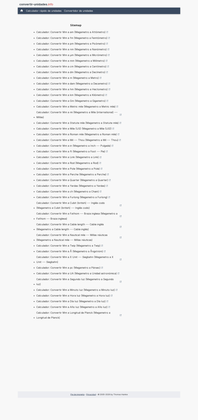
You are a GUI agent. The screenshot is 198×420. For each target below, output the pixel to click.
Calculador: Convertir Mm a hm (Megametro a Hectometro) (72, 89)
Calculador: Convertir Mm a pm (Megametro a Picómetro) (70, 43)
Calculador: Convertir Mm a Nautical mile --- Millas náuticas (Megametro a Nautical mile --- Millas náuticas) (72, 237)
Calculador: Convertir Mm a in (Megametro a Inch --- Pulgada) (73, 145)
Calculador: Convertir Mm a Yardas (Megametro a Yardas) (70, 185)
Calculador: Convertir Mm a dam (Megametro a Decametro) (72, 83)
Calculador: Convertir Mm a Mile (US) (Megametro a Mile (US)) (74, 128)
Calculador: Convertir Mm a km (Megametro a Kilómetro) (70, 95)
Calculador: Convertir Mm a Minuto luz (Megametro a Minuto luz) (75, 289)
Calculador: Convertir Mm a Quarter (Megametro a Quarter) (72, 180)
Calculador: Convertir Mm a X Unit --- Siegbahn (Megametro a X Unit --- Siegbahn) (74, 259)
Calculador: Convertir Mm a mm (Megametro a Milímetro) (70, 60)
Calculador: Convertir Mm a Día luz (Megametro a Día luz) (71, 301)
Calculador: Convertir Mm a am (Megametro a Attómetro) (70, 32)
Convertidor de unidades (78, 10)
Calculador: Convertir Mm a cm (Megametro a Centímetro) (71, 66)
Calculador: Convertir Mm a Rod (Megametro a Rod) (67, 163)
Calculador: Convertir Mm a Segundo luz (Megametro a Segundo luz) (75, 282)
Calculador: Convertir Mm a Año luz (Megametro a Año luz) (72, 307)
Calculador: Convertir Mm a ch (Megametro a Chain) (67, 191)
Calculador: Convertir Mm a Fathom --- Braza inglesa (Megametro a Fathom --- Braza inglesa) (76, 216)
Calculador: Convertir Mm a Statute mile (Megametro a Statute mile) (77, 122)
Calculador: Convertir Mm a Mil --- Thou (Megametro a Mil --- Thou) (77, 140)
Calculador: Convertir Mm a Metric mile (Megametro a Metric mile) (76, 106)
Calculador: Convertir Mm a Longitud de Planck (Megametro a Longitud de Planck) (73, 315)
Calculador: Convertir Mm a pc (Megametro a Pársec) (68, 267)
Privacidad (91, 394)
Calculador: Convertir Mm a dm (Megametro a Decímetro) (70, 72)
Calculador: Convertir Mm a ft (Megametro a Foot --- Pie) (70, 151)
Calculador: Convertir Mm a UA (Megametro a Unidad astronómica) (76, 273)
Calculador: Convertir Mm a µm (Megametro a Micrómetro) (71, 55)
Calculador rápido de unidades (44, 10)
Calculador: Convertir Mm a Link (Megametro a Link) (67, 157)
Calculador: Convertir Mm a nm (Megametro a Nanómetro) (71, 49)
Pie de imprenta (77, 394)
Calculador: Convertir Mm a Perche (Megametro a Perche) (71, 174)
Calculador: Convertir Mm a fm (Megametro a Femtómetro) (71, 37)
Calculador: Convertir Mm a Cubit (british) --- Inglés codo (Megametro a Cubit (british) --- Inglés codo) (70, 205)
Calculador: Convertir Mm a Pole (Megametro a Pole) (68, 168)
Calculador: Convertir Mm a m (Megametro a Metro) (67, 77)
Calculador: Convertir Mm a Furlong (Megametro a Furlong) (72, 197)
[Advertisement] (76, 360)
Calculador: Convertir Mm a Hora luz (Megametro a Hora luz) (73, 295)
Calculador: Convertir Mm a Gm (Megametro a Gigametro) (71, 100)
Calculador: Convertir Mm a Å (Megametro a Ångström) (69, 251)
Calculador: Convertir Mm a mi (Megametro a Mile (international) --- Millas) (77, 115)
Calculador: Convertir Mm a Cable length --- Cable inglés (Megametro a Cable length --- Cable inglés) (70, 227)
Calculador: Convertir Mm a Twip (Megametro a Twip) (68, 245)
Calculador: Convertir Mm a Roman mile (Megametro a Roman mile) (76, 134)
